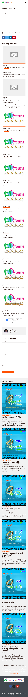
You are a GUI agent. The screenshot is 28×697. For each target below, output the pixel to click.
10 (17, 319)
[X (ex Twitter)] (13, 686)
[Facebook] (3, 37)
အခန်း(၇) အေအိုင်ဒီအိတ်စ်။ (11, 417)
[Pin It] (14, 37)
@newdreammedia (20, 665)
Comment (4, 341)
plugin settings (14, 673)
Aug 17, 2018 (6, 98)
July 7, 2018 (6, 259)
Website (4, 365)
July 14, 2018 (6, 154)
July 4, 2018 (6, 311)
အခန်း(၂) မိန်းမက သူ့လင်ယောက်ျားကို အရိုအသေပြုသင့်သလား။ (12, 649)
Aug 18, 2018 (6, 65)
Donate (23, 2)
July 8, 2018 (6, 233)
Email (3, 360)
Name (4, 355)
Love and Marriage (6, 415)
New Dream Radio (7, 34)
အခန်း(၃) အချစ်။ (8, 602)
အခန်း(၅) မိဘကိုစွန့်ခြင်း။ (11, 509)
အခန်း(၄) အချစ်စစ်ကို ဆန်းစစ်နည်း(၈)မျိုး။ (12, 554)
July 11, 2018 (6, 206)
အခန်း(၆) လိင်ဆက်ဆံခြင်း (11, 462)
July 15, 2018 (6, 128)
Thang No (5, 13)
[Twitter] (7, 37)
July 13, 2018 (6, 180)
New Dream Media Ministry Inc (13, 693)
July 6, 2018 (6, 285)
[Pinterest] (17, 686)
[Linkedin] (10, 37)
